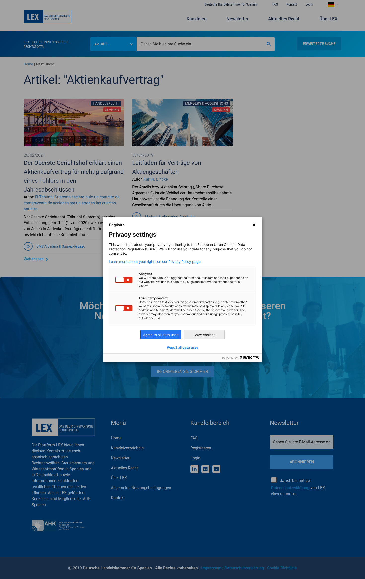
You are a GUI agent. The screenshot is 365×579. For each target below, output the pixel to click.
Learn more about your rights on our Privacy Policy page (155, 262)
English (115, 225)
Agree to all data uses (160, 335)
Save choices (204, 335)
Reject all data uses (182, 347)
